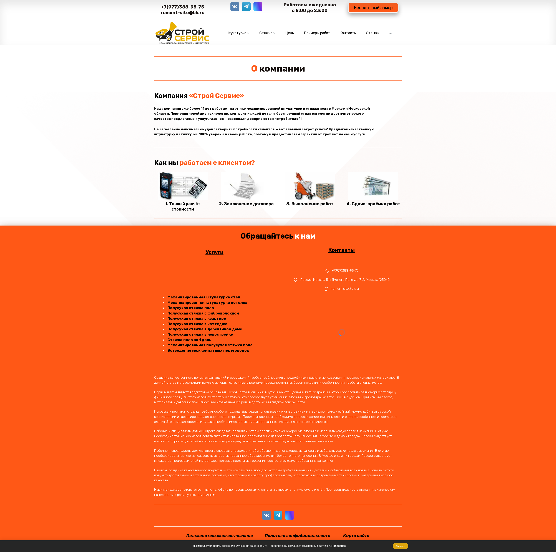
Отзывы (372, 33)
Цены (290, 33)
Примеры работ (317, 33)
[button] (238, 33)
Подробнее (338, 545)
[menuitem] (238, 33)
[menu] (309, 33)
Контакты (348, 33)
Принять (400, 546)
